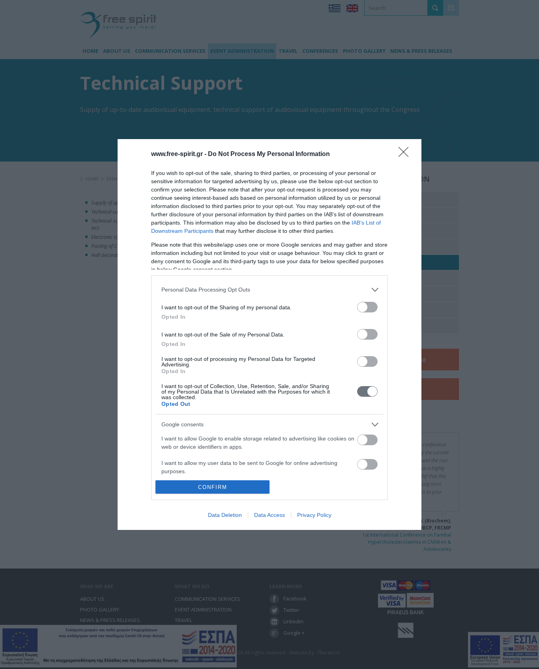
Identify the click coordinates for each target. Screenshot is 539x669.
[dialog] (269, 334)
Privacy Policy (314, 515)
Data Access (269, 515)
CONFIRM (212, 487)
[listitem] (269, 290)
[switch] (367, 307)
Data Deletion (225, 515)
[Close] (406, 154)
